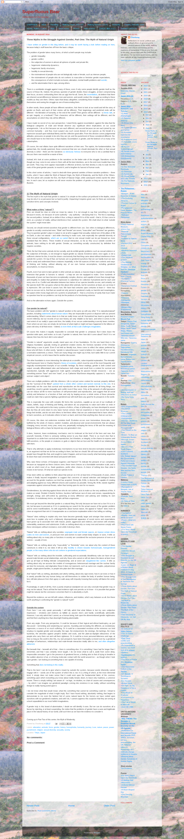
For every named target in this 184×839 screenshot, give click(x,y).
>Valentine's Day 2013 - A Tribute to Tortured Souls (128, 572)
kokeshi (144, 354)
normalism (145, 395)
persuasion (145, 412)
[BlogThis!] (63, 724)
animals (45, 727)
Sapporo (144, 439)
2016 (146, 105)
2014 (146, 112)
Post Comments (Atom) (47, 811)
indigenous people (148, 329)
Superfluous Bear (41, 11)
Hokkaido (144, 311)
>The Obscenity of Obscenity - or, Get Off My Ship (128, 617)
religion (40, 730)
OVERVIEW (32, 25)
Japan (143, 342)
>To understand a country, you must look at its (128, 648)
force (51, 727)
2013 (123, 246)
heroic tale (108, 113)
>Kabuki (124, 248)
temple (143, 472)
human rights (146, 320)
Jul (147, 155)
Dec (147, 115)
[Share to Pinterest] (70, 724)
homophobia (71, 727)
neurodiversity (146, 386)
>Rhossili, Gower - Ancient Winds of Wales (128, 442)
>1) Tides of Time (128, 501)
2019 (146, 99)
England (144, 266)
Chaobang (135, 37)
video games (146, 503)
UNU (143, 500)
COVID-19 (145, 248)
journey (88, 727)
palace (143, 401)
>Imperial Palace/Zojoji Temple (126, 234)
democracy (145, 251)
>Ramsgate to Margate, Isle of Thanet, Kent (127, 489)
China (143, 242)
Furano (144, 287)
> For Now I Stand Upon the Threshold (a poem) (129, 532)
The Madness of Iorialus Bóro (147, 479)
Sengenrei (125, 324)
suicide (104, 80)
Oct (147, 121)
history (62, 727)
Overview (124, 91)
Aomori (144, 206)
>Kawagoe (125, 302)
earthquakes (146, 257)
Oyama (134, 343)
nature (99, 727)
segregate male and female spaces (79, 532)
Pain (52, 29)
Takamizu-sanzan (128, 336)
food (142, 275)
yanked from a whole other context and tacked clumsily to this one (81, 384)
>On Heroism (126, 681)
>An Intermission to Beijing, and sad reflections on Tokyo (129, 392)
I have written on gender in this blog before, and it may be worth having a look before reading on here (71, 45)
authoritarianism (147, 218)
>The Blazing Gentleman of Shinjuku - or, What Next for (128, 267)
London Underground (146, 364)
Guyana (144, 293)
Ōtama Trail (131, 321)
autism (143, 221)
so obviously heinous (71, 152)
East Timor (145, 260)
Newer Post (33, 805)
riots (142, 433)
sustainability (146, 469)
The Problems (126, 768)
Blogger (97, 833)
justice (143, 348)
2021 (146, 92)
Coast (123, 93)
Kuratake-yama (127, 366)
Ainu (142, 194)
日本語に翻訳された (107, 29)
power (111, 727)
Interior (132, 91)
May (148, 161)
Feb (147, 171)
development (146, 254)
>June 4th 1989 (127, 707)
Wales (143, 509)
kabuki (143, 351)
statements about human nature (55, 314)
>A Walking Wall (127, 780)
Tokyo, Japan (40, 733)
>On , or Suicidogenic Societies (127, 676)
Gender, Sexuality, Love (134, 25)
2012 (130, 243)
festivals (144, 272)
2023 (146, 86)
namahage (145, 377)
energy (143, 263)
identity (144, 326)
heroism (144, 299)
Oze (130, 381)
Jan (147, 174)
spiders (144, 460)
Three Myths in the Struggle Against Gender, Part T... (151, 135)
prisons (144, 421)
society (67, 730)
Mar (147, 168)
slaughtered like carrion (96, 561)
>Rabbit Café (126, 255)
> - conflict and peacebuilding (126, 640)
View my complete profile (131, 60)
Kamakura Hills (127, 352)
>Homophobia (126, 418)
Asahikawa (145, 215)
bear (143, 227)
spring (143, 463)
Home (71, 805)
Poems (76, 29)
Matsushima (146, 371)
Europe (144, 269)
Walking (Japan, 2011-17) (72, 25)
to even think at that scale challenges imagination (81, 327)
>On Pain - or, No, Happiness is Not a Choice (128, 688)
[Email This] (60, 724)
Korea (143, 357)
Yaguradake (125, 347)
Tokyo (143, 486)
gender (56, 727)
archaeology (146, 209)
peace (105, 727)
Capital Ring (146, 236)
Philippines (145, 415)
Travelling (54, 25)
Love (94, 727)
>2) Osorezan (126, 172)
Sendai (143, 445)
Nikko (143, 392)
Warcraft (144, 512)
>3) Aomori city (127, 174)
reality (143, 427)
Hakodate (145, 296)
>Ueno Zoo (125, 229)
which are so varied (59, 238)
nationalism (145, 380)
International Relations (146, 335)
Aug (147, 128)
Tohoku (144, 483)
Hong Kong (145, 317)
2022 (146, 89)
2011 (146, 185)
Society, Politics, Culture (36, 29)
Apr (147, 164)
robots (143, 436)
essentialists (92, 95)
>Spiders (124, 652)
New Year (145, 389)
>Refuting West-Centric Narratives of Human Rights (129, 759)
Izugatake (132, 354)
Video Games (89, 29)
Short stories (64, 29)
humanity (80, 727)
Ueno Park (145, 494)
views (143, 506)
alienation (37, 727)
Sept (148, 125)
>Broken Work (126, 683)
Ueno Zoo (145, 497)
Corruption (145, 245)
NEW (44, 25)
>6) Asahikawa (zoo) (129, 139)
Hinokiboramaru (127, 350)
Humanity (116, 25)
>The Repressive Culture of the (127, 669)
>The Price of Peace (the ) (129, 662)
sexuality (60, 730)
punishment (31, 730)
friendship (145, 284)
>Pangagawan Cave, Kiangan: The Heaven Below (129, 210)
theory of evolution (68, 363)
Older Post (109, 805)
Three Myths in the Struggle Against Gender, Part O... (151, 146)
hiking (143, 302)
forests (143, 281)
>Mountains (125, 783)
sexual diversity (50, 730)
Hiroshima (145, 305)
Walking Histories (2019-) (97, 25)
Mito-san (124, 338)
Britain (143, 230)
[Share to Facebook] (68, 724)
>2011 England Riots (129, 407)
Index (126, 506)
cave (143, 239)
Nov (147, 118)
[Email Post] (56, 724)
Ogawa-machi (126, 362)
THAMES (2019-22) (129, 29)
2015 (146, 109)
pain (142, 398)
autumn (144, 224)
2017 (146, 102)
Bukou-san (130, 359)
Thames (144, 475)
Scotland (144, 442)
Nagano (144, 374)
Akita (143, 197)
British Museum (147, 233)
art (142, 212)
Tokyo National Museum (147, 490)
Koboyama (125, 345)
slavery (144, 454)
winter (143, 515)
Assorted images (127, 317)
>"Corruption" (126, 513)
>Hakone (124, 293)
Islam (143, 339)
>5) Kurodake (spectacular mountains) (126, 134)
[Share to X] (65, 724)
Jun (147, 158)
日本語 (143, 518)
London (144, 360)
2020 (146, 96)
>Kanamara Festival (129, 286)
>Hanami (124, 243)
